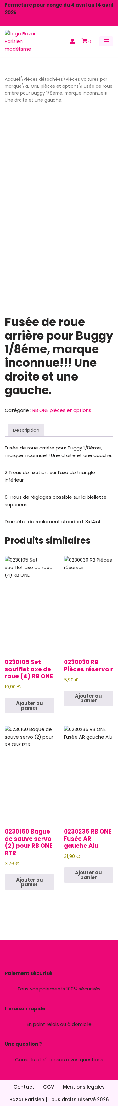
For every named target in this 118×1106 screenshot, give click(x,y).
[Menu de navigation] (106, 41)
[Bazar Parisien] (23, 41)
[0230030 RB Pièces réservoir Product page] (88, 603)
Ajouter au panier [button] (29, 705)
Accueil (13, 79)
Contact (24, 1087)
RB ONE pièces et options (52, 86)
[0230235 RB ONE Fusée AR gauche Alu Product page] (88, 773)
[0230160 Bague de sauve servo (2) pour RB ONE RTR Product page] (29, 773)
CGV (48, 1087)
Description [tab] (26, 430)
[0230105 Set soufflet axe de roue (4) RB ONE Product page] (29, 603)
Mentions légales (84, 1087)
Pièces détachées (43, 79)
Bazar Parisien (26, 1099)
